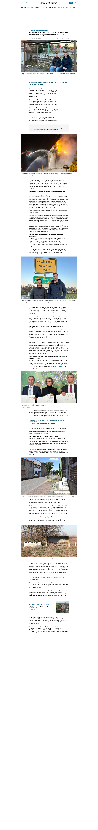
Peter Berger (33, 36)
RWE (31, 26)
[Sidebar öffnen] (22, 7)
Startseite (22, 26)
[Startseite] (49, 3)
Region (27, 26)
